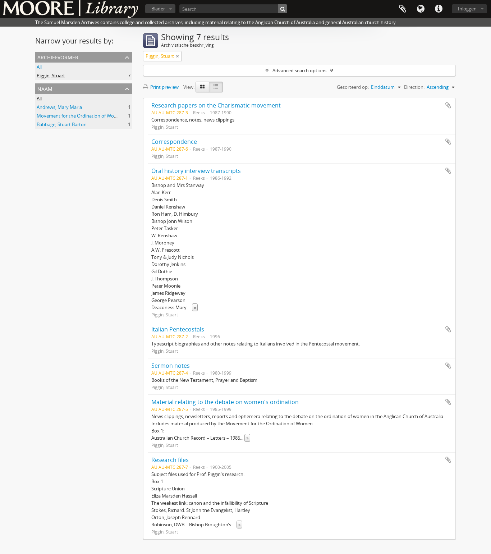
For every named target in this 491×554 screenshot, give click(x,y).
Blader (158, 8)
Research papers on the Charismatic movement (216, 105)
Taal (421, 9)
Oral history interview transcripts (196, 171)
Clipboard (403, 9)
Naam (44, 88)
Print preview (164, 87)
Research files (170, 460)
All (39, 67)
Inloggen (467, 8)
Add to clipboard (448, 105)
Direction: (414, 87)
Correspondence (174, 142)
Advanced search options (299, 70)
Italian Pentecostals (177, 329)
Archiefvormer (57, 56)
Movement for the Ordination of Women (80, 116)
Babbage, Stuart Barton (62, 124)
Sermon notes (170, 366)
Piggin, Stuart (51, 75)
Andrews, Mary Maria (59, 107)
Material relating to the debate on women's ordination (225, 402)
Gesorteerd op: (353, 87)
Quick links (439, 9)
